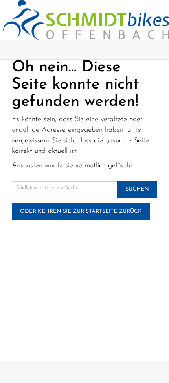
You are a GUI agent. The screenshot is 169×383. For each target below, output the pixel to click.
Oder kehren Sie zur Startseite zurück (81, 211)
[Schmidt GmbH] (86, 20)
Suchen (137, 189)
